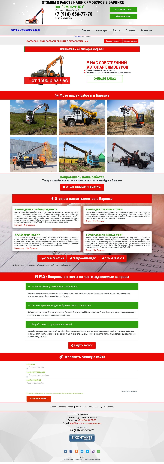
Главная (86, 30)
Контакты (146, 30)
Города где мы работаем (104, 407)
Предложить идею (84, 258)
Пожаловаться (114, 258)
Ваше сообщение (34, 380)
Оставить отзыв (53, 258)
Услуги (116, 30)
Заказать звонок (113, 41)
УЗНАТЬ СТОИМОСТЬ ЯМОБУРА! (83, 187)
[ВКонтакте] (65, 451)
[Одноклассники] (76, 451)
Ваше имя (31, 364)
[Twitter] (87, 451)
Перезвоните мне (123, 9)
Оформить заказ (123, 16)
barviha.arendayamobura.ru (25, 29)
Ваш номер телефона (36, 372)
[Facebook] (71, 451)
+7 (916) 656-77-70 (73, 14)
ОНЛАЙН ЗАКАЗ (105, 79)
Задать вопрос (130, 41)
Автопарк (101, 30)
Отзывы (130, 30)
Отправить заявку (38, 398)
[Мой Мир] (82, 451)
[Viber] (93, 451)
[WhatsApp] (98, 451)
